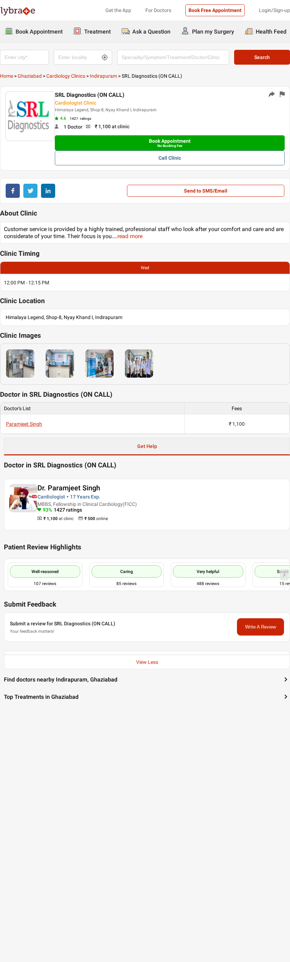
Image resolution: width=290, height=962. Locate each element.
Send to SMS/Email (205, 191)
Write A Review (260, 627)
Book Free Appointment (215, 10)
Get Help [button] (147, 446)
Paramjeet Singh (24, 424)
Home (6, 76)
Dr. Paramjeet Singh (68, 488)
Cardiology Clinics (65, 76)
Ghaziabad (30, 76)
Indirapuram (103, 76)
